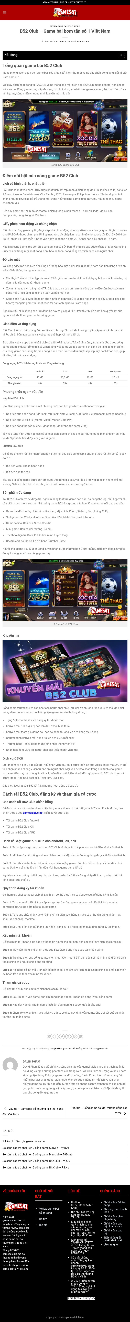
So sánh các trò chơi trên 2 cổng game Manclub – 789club (37, 1154)
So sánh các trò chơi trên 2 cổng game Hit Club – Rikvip (36, 1167)
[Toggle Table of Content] (120, 55)
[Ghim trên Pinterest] (74, 1036)
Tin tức (43, 1219)
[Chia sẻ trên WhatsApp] (49, 1036)
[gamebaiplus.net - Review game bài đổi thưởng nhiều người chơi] (65, 12)
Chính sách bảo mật (113, 1232)
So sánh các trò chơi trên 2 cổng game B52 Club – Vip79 (36, 1161)
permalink (103, 1048)
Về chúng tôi (111, 1244)
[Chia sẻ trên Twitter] (62, 1036)
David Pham (83, 41)
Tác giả (43, 1225)
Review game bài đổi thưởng (65, 26)
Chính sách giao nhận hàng (113, 1218)
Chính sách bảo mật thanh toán (113, 1225)
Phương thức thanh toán (115, 1211)
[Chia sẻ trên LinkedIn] (80, 1036)
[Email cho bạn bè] (68, 1036)
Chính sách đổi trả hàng (114, 1204)
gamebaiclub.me (12, 1220)
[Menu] (5, 12)
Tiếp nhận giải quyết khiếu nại (113, 1239)
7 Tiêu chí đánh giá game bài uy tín (24, 1141)
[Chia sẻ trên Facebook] (56, 1036)
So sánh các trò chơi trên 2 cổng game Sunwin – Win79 (36, 1148)
